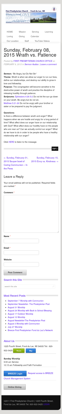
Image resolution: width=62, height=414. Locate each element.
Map (30, 350)
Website (8, 259)
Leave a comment (48, 64)
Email (7, 247)
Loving (10, 36)
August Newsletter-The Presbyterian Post (26, 320)
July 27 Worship (15, 326)
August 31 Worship (16, 307)
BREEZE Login (15, 373)
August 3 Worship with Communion (24, 323)
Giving (22, 36)
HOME (10, 31)
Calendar (35, 36)
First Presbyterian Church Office (32, 60)
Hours (19, 350)
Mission (22, 31)
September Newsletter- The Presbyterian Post (29, 304)
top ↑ (55, 148)
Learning (49, 31)
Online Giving (14, 386)
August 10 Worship (16, 317)
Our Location (13, 40)
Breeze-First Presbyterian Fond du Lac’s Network (30, 330)
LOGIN (46, 404)
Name (7, 236)
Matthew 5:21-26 (11, 103)
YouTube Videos (42, 40)
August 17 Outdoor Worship (20, 313)
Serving (35, 31)
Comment (9, 192)
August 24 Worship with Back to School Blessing (30, 310)
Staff (27, 40)
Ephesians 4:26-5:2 (24, 96)
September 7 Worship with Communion (26, 300)
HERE (11, 141)
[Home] (31, 23)
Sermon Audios (31, 64)
